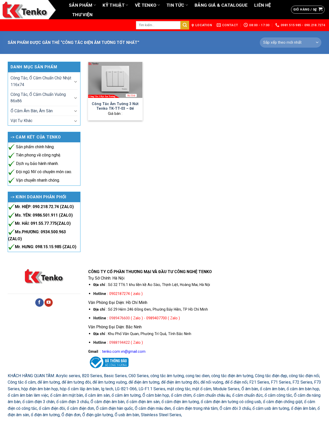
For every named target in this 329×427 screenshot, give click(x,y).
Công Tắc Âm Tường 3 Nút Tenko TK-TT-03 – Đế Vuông (115, 108)
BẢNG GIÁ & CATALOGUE (221, 5)
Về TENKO (146, 5)
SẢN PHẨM (81, 5)
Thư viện (82, 14)
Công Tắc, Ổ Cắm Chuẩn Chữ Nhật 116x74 (41, 81)
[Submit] (184, 25)
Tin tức (175, 5)
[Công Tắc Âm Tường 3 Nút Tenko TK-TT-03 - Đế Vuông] (115, 80)
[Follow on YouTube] (48, 302)
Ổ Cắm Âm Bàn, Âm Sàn (32, 110)
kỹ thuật (114, 5)
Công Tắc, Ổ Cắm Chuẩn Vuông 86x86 (38, 97)
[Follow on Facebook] (39, 302)
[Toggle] (75, 81)
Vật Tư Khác (21, 120)
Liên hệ (262, 5)
